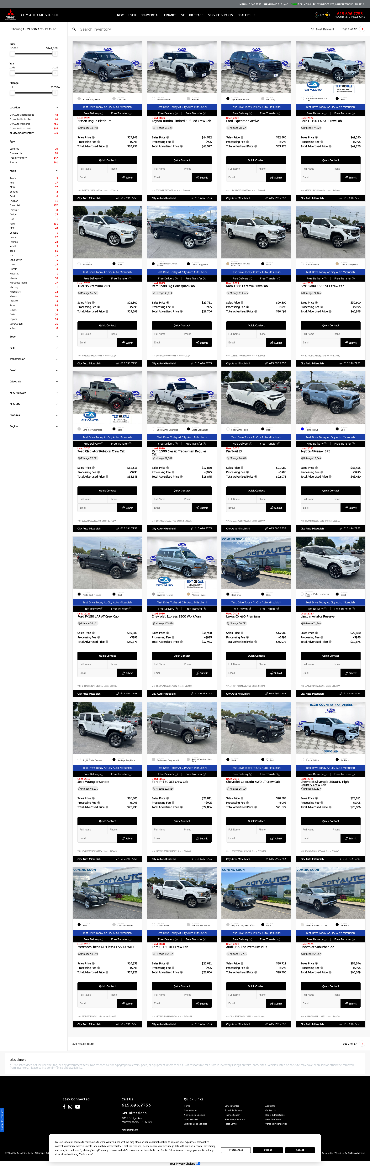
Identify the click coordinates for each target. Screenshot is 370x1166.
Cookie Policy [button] (168, 1150)
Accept (300, 1150)
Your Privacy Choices (183, 1163)
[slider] (12, 53)
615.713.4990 (275, 4)
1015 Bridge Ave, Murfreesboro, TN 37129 (340, 4)
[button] (139, 66)
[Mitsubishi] (10, 15)
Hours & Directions (350, 16)
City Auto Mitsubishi (89, 198)
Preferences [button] (86, 1154)
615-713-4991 (352, 858)
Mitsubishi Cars (130, 1129)
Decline (268, 1150)
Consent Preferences (2, 1120)
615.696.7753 (250, 4)
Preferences (236, 1150)
